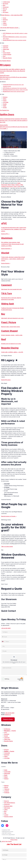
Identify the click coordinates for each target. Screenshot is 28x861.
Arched (5, 107)
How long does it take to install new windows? (14, 570)
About (4, 10)
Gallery (4, 23)
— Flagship (10, 730)
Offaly (21, 184)
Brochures (5, 3)
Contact (5, 24)
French (4, 100)
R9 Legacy (5, 12)
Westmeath (4, 184)
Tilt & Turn (5, 47)
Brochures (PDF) (8, 806)
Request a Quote (14, 27)
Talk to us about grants (7, 546)
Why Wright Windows (9, 802)
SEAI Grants (7, 807)
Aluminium (6, 734)
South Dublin (7, 771)
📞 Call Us (2, 841)
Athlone (6, 787)
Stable (4, 105)
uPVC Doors (14, 88)
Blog (4, 5)
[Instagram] (7, 825)
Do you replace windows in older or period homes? (12, 579)
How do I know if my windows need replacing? (14, 577)
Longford (3, 186)
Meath (9, 184)
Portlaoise (6, 792)
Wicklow (17, 184)
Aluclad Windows (14, 40)
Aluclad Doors (13, 91)
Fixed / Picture (6, 52)
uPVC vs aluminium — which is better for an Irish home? (14, 572)
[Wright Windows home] (11, 15)
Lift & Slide (5, 102)
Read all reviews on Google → (8, 516)
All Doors (6, 749)
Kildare (13, 184)
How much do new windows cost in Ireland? (13, 568)
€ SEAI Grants (6, 1)
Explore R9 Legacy (6, 379)
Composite (7, 753)
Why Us (5, 8)
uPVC (5, 732)
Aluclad (6, 735)
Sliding (4, 98)
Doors (4, 21)
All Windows (7, 729)
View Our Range (14, 147)
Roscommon (9, 186)
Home (4, 18)
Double (5, 104)
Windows (5, 19)
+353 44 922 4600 (4, 27)
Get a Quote (8, 841)
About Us (6, 801)
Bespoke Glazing (7, 58)
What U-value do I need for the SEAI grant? (13, 575)
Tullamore (6, 789)
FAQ (5, 813)
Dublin (18, 183)
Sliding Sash (6, 49)
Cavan (15, 186)
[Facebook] (2, 825)
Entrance (5, 97)
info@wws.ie (4, 615)
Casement (5, 45)
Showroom (6, 7)
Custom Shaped (7, 54)
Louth (18, 186)
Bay (4, 51)
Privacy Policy (14, 839)
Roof (4, 56)
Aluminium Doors (15, 89)
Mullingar (6, 785)
